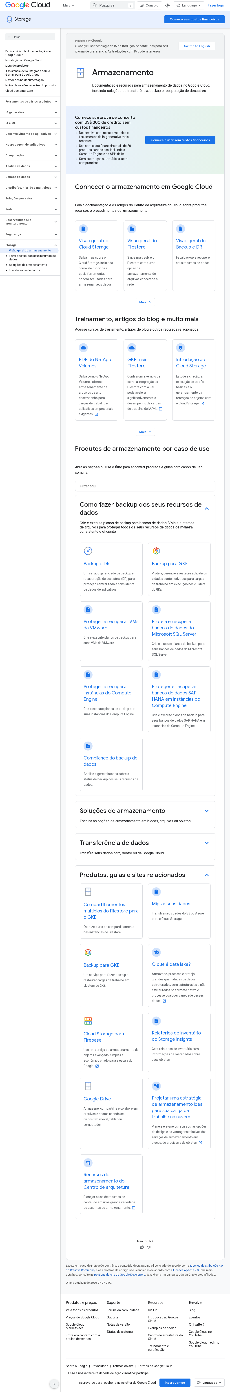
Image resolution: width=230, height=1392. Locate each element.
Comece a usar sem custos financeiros (180, 140)
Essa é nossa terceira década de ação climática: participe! (108, 1373)
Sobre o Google (76, 1366)
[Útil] (142, 1247)
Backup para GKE (170, 564)
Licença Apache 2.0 (186, 1270)
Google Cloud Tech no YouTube (204, 1344)
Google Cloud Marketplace (75, 1326)
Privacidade (100, 1366)
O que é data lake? (171, 964)
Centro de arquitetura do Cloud (165, 1337)
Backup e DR (97, 564)
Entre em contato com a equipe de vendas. (83, 1337)
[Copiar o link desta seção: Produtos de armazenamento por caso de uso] (79, 457)
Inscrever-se (175, 1383)
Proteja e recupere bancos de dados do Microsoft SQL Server (174, 628)
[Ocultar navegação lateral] (54, 1383)
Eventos (194, 1317)
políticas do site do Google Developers (119, 1274)
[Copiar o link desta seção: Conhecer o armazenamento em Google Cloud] (79, 195)
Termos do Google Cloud (155, 1366)
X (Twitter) (196, 1324)
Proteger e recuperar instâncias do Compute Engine (107, 693)
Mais (66, 5)
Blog (192, 1310)
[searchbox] (30, 36)
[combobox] (112, 5)
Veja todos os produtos (82, 1310)
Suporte (112, 1317)
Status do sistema (120, 1331)
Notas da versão (118, 1324)
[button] (26, 101)
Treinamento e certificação (158, 1347)
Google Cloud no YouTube (200, 1333)
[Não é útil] (148, 1247)
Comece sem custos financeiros (194, 19)
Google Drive (97, 1099)
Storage (22, 19)
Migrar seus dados (171, 904)
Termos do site (123, 1366)
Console (152, 5)
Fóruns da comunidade (123, 1310)
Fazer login (216, 5)
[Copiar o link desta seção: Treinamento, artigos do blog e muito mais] (204, 319)
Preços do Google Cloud (82, 1317)
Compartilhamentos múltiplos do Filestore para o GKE (111, 911)
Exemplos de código (162, 1328)
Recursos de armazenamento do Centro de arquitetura (106, 1181)
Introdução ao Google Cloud (163, 1319)
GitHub (152, 1310)
